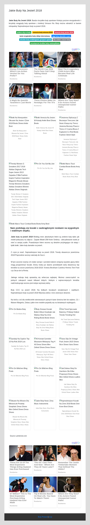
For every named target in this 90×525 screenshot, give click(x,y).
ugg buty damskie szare (61, 36)
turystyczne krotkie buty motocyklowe (45, 43)
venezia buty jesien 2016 (64, 32)
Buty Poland (43, 517)
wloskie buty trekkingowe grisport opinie (35, 40)
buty (50, 517)
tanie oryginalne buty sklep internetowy (35, 36)
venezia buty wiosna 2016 (42, 32)
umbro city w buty (24, 32)
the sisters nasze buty (61, 40)
